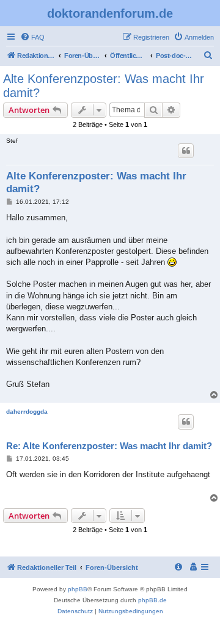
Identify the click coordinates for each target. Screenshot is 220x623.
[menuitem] (32, 37)
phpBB (77, 589)
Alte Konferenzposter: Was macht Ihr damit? (103, 85)
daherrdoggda (27, 411)
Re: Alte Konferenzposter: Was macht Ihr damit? (109, 446)
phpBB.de (152, 600)
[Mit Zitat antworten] (186, 150)
